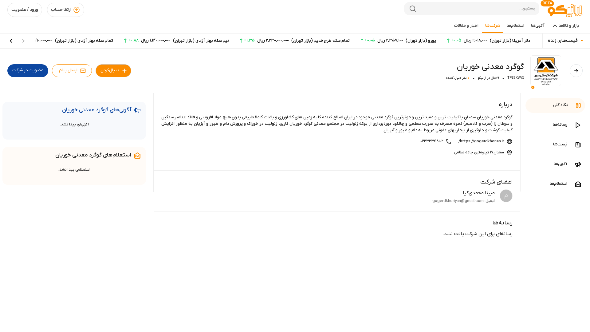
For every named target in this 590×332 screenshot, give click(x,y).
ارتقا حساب (61, 10)
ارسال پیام (68, 70)
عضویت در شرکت (27, 70)
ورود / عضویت (24, 10)
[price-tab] (11, 41)
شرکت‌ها (492, 26)
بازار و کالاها (569, 26)
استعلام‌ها (515, 26)
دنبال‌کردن (109, 70)
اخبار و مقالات (466, 26)
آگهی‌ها (538, 26)
